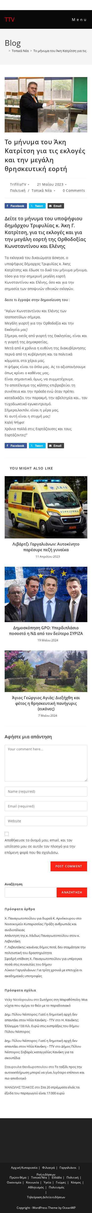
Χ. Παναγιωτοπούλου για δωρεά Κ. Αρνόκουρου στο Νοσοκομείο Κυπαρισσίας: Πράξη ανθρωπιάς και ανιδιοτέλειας (43, 924)
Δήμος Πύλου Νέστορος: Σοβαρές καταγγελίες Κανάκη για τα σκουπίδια (43, 1052)
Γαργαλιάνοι (68, 1167)
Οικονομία (14, 1182)
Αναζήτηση (14, 884)
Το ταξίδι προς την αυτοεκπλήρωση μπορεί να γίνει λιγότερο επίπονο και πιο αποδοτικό (44, 1073)
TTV (9, 19)
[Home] (6, 51)
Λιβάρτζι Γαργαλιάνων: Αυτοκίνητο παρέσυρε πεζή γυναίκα (46, 546)
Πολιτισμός (56, 1187)
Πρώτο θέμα (18, 1177)
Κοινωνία (32, 1182)
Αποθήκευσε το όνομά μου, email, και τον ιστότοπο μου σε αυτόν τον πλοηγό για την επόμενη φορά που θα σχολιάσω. (40, 846)
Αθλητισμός (36, 1187)
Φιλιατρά (48, 1167)
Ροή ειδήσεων (46, 1174)
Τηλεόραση (34, 1197)
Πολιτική (18, 190)
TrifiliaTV (18, 184)
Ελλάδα (57, 1177)
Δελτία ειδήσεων (54, 1197)
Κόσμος (76, 1182)
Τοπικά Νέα (42, 190)
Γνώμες (61, 1182)
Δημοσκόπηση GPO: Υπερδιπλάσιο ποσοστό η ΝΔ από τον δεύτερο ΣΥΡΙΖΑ (46, 630)
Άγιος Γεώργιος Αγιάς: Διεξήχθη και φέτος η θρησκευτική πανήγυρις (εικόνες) (46, 703)
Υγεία (47, 1182)
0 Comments (74, 190)
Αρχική (16, 1167)
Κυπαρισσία (29, 1167)
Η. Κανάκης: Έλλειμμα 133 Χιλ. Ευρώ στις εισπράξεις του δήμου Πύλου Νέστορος (42, 1026)
